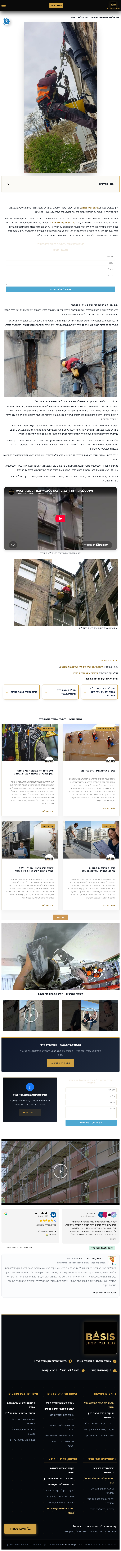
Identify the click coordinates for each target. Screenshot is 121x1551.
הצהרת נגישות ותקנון (17, 1544)
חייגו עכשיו (18, 1529)
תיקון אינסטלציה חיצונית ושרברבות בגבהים (81, 667)
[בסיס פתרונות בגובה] (113, 5)
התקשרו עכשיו (56, 5)
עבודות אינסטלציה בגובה (62, 222)
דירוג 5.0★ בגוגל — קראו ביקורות (60, 1370)
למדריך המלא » (109, 808)
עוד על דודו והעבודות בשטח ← (103, 1292)
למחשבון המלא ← (60, 1063)
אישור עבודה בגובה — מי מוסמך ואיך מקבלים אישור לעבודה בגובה (34, 772)
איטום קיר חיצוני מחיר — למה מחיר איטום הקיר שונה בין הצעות (34, 869)
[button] (8, 184)
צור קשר (36, 1544)
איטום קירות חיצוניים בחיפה (98, 771)
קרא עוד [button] (53, 1238)
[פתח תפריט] (3, 5)
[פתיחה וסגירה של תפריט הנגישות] (6, 21)
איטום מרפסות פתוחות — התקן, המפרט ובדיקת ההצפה (98, 869)
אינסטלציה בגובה (90, 208)
